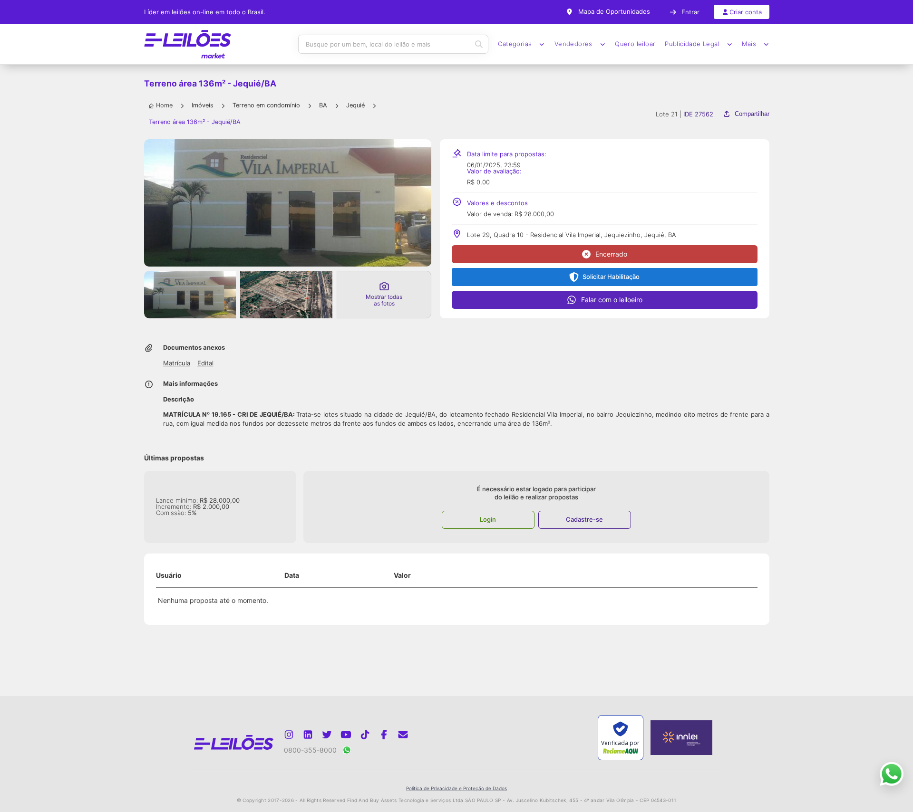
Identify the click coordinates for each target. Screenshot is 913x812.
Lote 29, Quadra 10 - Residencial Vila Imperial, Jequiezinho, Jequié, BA (571, 235)
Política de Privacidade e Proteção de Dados (456, 788)
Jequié (355, 105)
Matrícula (176, 363)
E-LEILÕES (188, 44)
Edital (205, 363)
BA (323, 105)
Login (488, 519)
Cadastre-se (584, 519)
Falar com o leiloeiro (611, 300)
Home (164, 105)
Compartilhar (752, 114)
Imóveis (203, 105)
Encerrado (611, 254)
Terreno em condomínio (266, 105)
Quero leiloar (635, 44)
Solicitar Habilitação (611, 276)
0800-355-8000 (310, 750)
